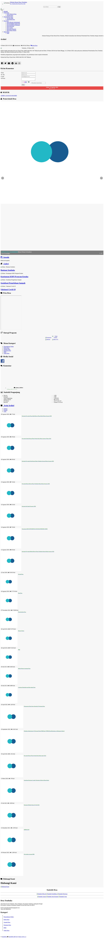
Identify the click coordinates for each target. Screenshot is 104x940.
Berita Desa (34, 45)
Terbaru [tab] (5, 408)
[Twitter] (5, 63)
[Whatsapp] (19, 63)
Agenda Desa (7, 349)
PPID (5, 352)
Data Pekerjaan (10, 26)
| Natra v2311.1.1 (22, 936)
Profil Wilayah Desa (11, 14)
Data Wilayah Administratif (13, 22)
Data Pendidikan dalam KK (13, 23)
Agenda (5, 257)
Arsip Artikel (8, 405)
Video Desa (6, 353)
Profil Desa (6, 12)
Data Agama (10, 27)
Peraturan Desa (7, 350)
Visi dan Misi (10, 18)
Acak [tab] (5, 411)
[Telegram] (12, 63)
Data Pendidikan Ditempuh (13, 25)
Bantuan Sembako (8, 270)
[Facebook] (2, 63)
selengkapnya (26, 380)
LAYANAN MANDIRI (11, 95)
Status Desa (6, 31)
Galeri (6, 264)
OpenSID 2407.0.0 (13, 936)
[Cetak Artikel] (16, 63)
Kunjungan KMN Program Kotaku (14, 277)
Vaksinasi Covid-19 (8, 289)
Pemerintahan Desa (8, 16)
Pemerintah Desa (11, 19)
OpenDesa (4, 936)
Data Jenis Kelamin (11, 29)
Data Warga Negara (11, 30)
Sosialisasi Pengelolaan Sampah (13, 283)
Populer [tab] (5, 410)
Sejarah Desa (10, 15)
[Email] (9, 63)
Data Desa (6, 21)
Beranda (6, 11)
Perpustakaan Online (9, 346)
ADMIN (3, 95)
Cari (59, 6)
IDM (8, 33)
